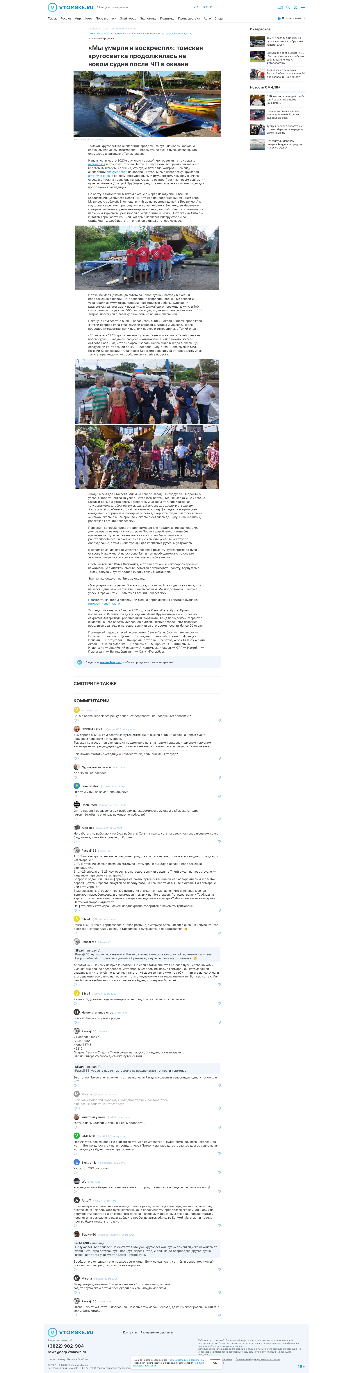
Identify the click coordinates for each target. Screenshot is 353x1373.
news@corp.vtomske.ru (67, 1352)
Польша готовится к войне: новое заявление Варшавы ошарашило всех (283, 114)
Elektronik (89, 1162)
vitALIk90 (88, 1136)
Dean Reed (89, 805)
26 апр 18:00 (128, 1235)
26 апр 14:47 (104, 942)
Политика (167, 18)
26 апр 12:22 (124, 786)
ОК (215, 1362)
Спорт (219, 18)
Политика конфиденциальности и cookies (258, 1359)
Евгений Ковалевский (136, 33)
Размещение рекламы (157, 1332)
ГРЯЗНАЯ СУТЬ (93, 729)
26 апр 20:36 (104, 1301)
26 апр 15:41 (111, 1094)
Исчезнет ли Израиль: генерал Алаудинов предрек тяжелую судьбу (284, 144)
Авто (207, 18)
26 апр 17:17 (119, 1163)
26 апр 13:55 (116, 828)
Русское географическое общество (171, 33)
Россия (65, 18)
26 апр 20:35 (111, 1279)
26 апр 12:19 (119, 767)
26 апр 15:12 (104, 1031)
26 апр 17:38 (94, 1182)
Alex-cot (88, 828)
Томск (52, 18)
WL (84, 1181)
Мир (78, 18)
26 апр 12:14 (91, 710)
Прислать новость (293, 18)
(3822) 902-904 (66, 1346)
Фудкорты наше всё (96, 767)
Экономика (148, 18)
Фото (88, 18)
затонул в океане (100, 176)
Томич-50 (89, 1234)
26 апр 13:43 (120, 805)
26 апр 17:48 (110, 1201)
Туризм (117, 33)
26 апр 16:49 (119, 1136)
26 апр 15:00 (110, 994)
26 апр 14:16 (104, 851)
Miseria (87, 1094)
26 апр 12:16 (129, 729)
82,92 (208, 7)
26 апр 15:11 (121, 1012)
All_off (86, 1200)
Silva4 (86, 919)
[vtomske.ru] (70, 7)
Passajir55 (89, 850)
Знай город (128, 18)
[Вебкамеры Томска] (280, 7)
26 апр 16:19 (123, 1117)
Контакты (130, 1332)
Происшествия (189, 18)
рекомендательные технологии (186, 1359)
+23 (196, 7)
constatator (90, 786)
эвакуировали (117, 172)
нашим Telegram (110, 662)
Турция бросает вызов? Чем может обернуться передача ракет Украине (285, 129)
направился (96, 164)
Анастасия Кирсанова (101, 38)
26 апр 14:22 (110, 919)
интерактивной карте (104, 603)
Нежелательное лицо (97, 1012)
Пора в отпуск (106, 18)
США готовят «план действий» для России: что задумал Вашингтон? (285, 99)
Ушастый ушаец (93, 1117)
